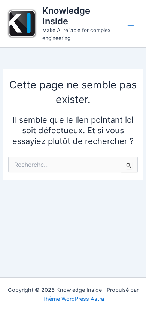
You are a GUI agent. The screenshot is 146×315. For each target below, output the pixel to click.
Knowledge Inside (66, 15)
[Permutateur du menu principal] (131, 24)
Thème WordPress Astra (73, 299)
